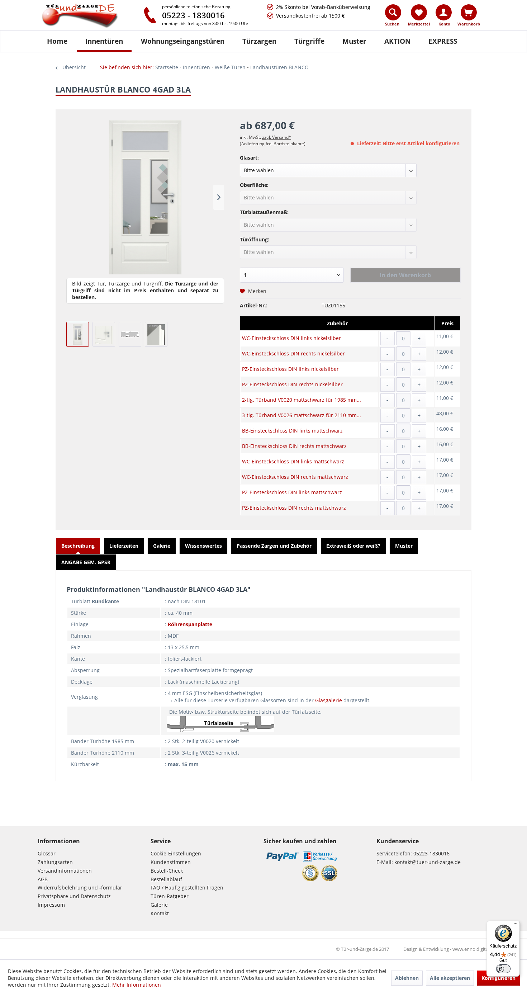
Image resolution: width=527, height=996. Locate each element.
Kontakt (160, 913)
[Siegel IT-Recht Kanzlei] (310, 873)
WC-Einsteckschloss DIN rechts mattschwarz (295, 476)
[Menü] (515, 925)
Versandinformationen (65, 870)
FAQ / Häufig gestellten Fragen (187, 887)
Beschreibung (78, 545)
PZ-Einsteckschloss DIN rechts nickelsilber (292, 384)
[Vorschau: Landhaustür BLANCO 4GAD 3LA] (77, 334)
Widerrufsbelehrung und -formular (80, 887)
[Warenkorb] (469, 12)
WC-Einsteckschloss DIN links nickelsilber (291, 338)
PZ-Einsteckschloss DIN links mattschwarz (292, 492)
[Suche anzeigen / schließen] (393, 12)
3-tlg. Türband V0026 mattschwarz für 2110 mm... (301, 415)
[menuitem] (393, 16)
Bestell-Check (167, 870)
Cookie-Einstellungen (176, 853)
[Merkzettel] (419, 12)
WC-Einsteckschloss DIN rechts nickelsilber (293, 353)
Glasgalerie (328, 700)
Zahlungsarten (55, 862)
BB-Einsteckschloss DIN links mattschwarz (292, 430)
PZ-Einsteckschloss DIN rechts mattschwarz (294, 507)
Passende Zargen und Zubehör (274, 545)
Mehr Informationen (136, 984)
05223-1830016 (431, 853)
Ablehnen (407, 977)
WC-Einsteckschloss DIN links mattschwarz (293, 461)
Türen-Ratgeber (170, 896)
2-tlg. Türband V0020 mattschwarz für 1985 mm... (301, 399)
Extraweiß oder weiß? (353, 545)
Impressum (51, 904)
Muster (404, 545)
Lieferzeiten (123, 545)
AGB (43, 879)
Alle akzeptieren (450, 977)
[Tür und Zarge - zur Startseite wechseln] (87, 16)
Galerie (161, 545)
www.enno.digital (470, 949)
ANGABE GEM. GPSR (85, 562)
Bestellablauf (166, 879)
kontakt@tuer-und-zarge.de (427, 862)
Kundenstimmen (171, 862)
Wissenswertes (203, 545)
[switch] (503, 968)
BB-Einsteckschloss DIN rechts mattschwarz (294, 446)
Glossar (47, 853)
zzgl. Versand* (276, 137)
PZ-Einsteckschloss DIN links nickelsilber (290, 368)
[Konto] (444, 12)
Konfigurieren (498, 977)
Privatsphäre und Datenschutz (74, 896)
